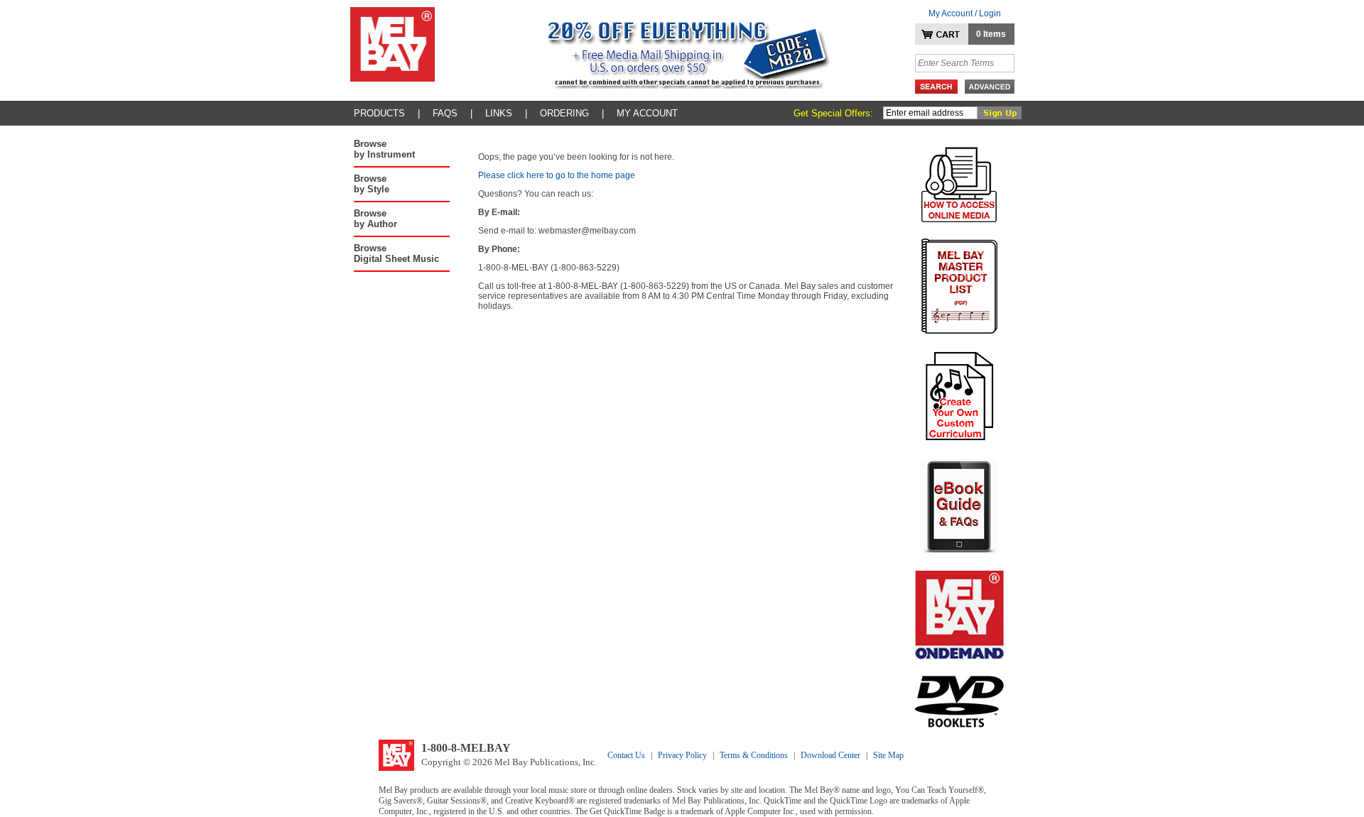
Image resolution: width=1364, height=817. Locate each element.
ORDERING (564, 113)
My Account (647, 113)
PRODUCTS (379, 113)
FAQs (445, 113)
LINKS (498, 113)
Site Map (888, 755)
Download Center (830, 755)
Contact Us (626, 755)
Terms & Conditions (754, 755)
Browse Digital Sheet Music (396, 253)
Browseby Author (375, 218)
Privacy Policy (682, 755)
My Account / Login (965, 13)
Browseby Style (371, 183)
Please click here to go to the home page (556, 175)
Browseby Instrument (384, 149)
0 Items (991, 34)
